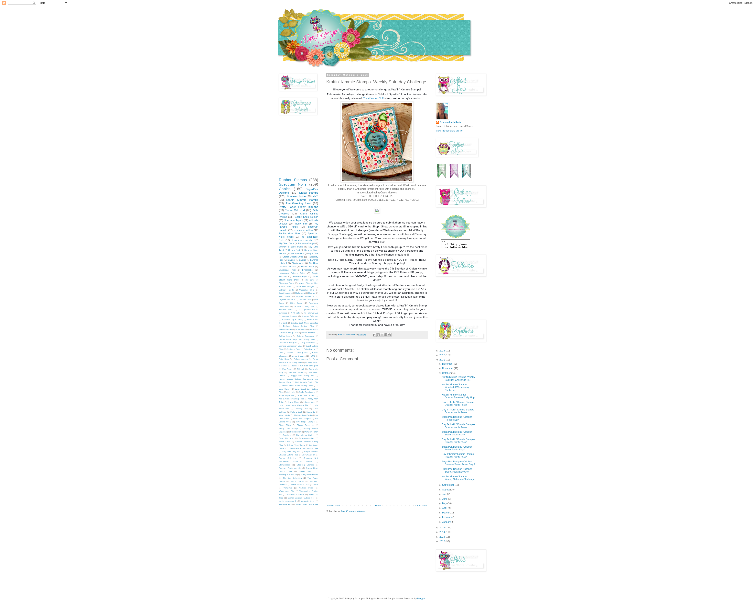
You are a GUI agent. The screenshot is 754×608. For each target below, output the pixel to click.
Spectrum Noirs (293, 184)
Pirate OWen (285, 425)
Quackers (287, 435)
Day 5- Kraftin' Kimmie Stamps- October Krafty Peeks (458, 403)
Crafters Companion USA (290, 346)
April (445, 508)
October (446, 373)
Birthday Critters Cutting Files (298, 326)
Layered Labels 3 (287, 300)
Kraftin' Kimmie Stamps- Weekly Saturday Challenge (458, 478)
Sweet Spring (306, 471)
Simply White (298, 263)
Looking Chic (301, 408)
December (448, 363)
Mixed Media (284, 415)
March (445, 512)
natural (302, 260)
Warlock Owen (306, 488)
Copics (285, 189)
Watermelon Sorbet (295, 494)
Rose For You (286, 438)
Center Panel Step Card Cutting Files (297, 339)
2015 (442, 527)
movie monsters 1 (287, 501)
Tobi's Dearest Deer (300, 485)
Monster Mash (305, 300)
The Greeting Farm (298, 203)
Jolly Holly (290, 392)
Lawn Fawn (293, 402)
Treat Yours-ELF (373, 98)
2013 (442, 536)
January (446, 522)
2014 (442, 532)
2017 (442, 355)
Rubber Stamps (293, 180)
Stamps (291, 260)
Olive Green (296, 303)
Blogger (421, 598)
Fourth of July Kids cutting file (304, 366)
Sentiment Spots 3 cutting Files (304, 448)
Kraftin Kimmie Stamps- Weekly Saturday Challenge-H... (458, 378)
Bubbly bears (285, 336)
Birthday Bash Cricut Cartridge (304, 323)
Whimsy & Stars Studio (291, 247)
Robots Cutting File (304, 306)
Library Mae (309, 402)
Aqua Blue (313, 253)
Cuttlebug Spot (293, 349)
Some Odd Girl (295, 210)
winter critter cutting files (307, 504)
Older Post (421, 505)
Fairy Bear (284, 359)
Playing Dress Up (305, 425)
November (448, 368)
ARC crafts (295, 313)
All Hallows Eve (311, 313)
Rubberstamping (306, 438)
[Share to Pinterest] (390, 335)
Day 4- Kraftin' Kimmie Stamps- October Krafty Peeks (458, 411)
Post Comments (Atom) (353, 511)
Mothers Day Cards (303, 415)
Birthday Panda (286, 290)
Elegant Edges (299, 356)
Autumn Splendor (310, 316)
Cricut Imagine (285, 293)
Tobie (315, 485)
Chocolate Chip (306, 290)
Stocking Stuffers (305, 465)
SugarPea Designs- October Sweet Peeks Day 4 (457, 433)
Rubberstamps (300, 276)
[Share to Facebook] (386, 335)
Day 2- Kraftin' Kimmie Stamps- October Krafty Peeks (458, 440)
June (445, 499)
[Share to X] (382, 335)
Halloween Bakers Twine (292, 273)
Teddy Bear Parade (309, 475)
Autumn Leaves (289, 316)
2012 (442, 541)
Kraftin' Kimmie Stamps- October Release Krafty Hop (458, 396)
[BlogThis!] (378, 335)
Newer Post (333, 505)
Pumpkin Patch (311, 432)
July (444, 494)
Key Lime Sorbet (306, 395)
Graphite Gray (296, 372)
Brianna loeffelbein (450, 122)
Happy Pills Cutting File (302, 375)
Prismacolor (295, 432)
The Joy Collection (292, 478)
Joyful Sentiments (307, 392)
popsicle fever (308, 501)
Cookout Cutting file (288, 342)
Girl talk (300, 369)
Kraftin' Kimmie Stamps (302, 199)
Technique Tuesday (288, 475)
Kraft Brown (284, 296)
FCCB (312, 356)
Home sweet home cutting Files (297, 385)
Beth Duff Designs (305, 286)
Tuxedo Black (307, 266)
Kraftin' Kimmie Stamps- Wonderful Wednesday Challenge (455, 387)
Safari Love (284, 442)
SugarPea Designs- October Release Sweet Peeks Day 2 (458, 463)
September (448, 485)
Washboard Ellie (286, 491)
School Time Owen (296, 445)
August (446, 489)
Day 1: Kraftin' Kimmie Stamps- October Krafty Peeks (458, 455)
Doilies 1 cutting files (297, 352)
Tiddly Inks (301, 223)
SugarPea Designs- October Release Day (457, 418)
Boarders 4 (301, 329)
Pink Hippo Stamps (305, 422)
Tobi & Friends (297, 481)
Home (377, 505)
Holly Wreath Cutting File (306, 382)
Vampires (288, 488)
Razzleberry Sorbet (305, 435)
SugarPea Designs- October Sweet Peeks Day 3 (457, 448)
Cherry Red (294, 250)
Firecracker (307, 270)
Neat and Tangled (301, 419)
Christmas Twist (287, 270)
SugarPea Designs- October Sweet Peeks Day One (457, 470)
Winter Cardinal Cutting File (301, 498)
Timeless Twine (296, 196)
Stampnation (284, 465)
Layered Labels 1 (305, 296)
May (444, 503)
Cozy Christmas (308, 342)
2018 (442, 350)
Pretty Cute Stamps (288, 428)
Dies (281, 352)
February (447, 517)
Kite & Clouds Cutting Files (291, 399)
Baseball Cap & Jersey (292, 319)
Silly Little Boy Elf (291, 452)
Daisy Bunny (309, 349)
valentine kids (285, 504)
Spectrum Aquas (293, 220)
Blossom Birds (285, 329)
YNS (315, 196)
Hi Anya (311, 293)
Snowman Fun (308, 455)
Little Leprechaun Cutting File (293, 405)
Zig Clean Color (286, 243)
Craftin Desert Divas (293, 257)
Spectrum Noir (297, 253)
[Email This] (375, 335)
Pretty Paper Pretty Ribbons (298, 206)
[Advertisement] (377, 474)
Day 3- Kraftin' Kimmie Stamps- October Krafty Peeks (458, 426)
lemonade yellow (303, 230)
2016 (442, 360)
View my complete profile (449, 130)
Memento (311, 412)
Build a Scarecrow (306, 336)
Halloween (300, 293)
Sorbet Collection (287, 458)
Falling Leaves (301, 359)
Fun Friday (287, 369)
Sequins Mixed (286, 309)
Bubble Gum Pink (289, 233)
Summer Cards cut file (290, 468)
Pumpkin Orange (306, 243)
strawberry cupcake (302, 240)
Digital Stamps (308, 192)
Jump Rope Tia (286, 395)
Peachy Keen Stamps (306, 217)
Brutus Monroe (308, 333)
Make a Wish (296, 412)
